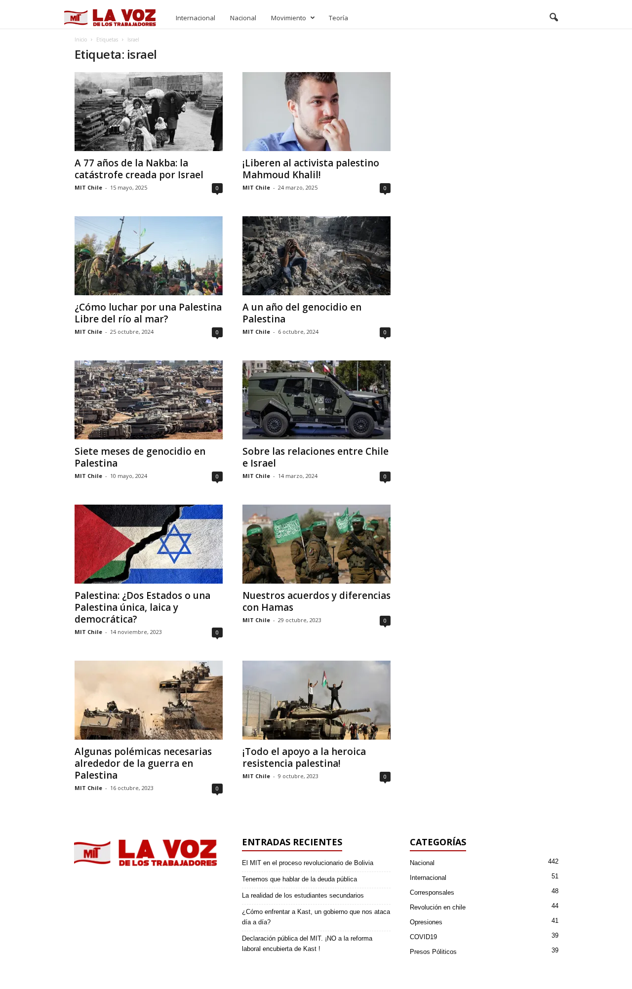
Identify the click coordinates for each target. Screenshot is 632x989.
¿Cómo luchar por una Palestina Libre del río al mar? (148, 313)
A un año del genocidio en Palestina (301, 313)
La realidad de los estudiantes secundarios (303, 895)
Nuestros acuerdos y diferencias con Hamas (316, 601)
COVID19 (423, 937)
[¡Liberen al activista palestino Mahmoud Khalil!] (316, 111)
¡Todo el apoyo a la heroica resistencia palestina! (304, 757)
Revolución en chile (438, 907)
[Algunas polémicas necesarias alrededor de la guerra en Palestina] (149, 700)
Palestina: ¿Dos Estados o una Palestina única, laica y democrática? (142, 607)
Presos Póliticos (433, 951)
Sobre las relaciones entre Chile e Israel (315, 457)
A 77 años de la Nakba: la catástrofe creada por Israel (139, 169)
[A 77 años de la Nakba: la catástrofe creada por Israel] (149, 111)
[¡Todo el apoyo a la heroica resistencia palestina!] (316, 700)
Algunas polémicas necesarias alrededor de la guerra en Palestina (143, 763)
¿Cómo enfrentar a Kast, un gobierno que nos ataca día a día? (316, 917)
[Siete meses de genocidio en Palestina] (149, 399)
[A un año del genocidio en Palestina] (316, 255)
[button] (553, 18)
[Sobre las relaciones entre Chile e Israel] (316, 399)
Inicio (81, 39)
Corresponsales (432, 892)
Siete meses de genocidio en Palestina (140, 457)
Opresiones (426, 922)
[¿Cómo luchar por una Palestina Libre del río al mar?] (149, 255)
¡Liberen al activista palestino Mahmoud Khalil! (310, 169)
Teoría (338, 17)
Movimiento (288, 17)
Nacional (243, 17)
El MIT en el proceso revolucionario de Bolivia (307, 863)
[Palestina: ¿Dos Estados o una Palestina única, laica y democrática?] (149, 544)
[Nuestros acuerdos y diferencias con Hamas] (316, 544)
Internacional (195, 17)
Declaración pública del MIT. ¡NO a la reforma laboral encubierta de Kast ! (307, 943)
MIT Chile (88, 187)
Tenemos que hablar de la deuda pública (299, 879)
